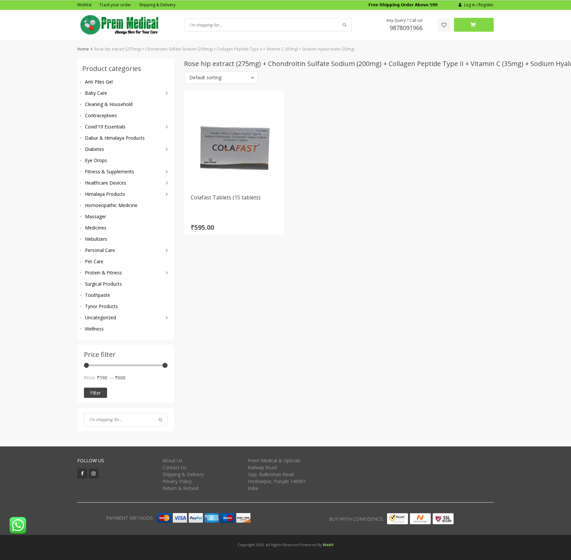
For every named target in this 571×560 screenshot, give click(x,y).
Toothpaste (97, 295)
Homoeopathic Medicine (111, 205)
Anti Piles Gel (99, 82)
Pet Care (94, 261)
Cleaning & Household (109, 104)
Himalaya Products (105, 194)
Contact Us (174, 467)
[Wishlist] (444, 25)
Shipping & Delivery (157, 5)
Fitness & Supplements (109, 171)
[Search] (160, 419)
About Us (172, 460)
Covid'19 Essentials (105, 126)
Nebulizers (96, 239)
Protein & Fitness (103, 272)
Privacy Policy (177, 481)
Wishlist (84, 5)
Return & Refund (180, 488)
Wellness (94, 329)
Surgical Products (103, 284)
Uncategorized (100, 317)
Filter (95, 393)
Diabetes (94, 149)
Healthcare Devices (105, 183)
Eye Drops (96, 160)
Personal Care (100, 250)
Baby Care (96, 93)
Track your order (115, 5)
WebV (328, 544)
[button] (221, 77)
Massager (95, 216)
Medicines (95, 228)
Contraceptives (101, 115)
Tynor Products (101, 306)
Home (83, 49)
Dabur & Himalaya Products (115, 138)
